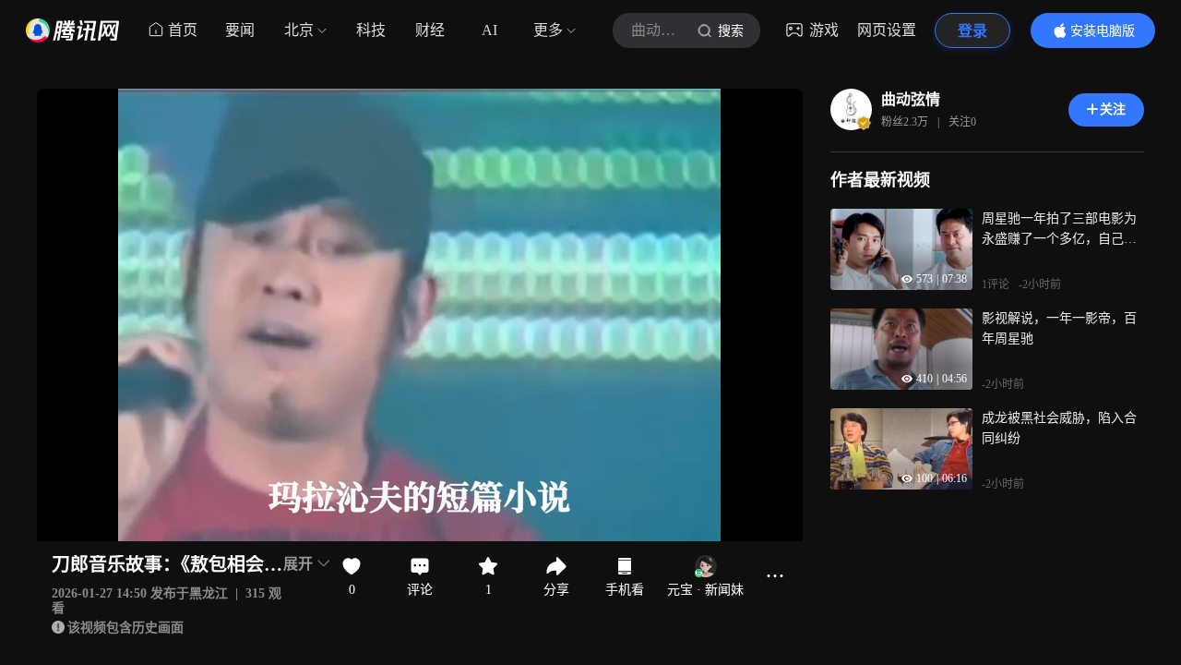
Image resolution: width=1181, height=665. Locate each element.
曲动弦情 (910, 99)
